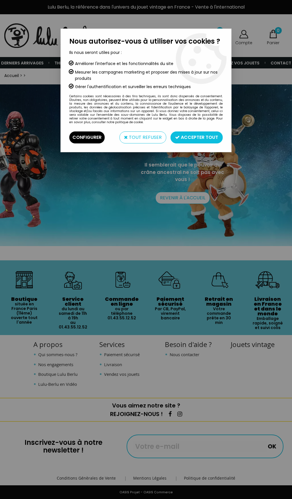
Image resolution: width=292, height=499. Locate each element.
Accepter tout (199, 137)
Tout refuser (145, 137)
